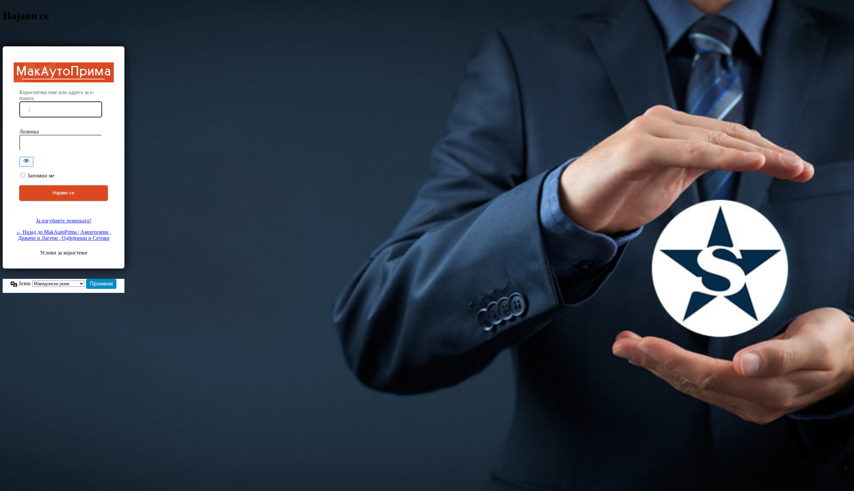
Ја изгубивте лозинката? (63, 220)
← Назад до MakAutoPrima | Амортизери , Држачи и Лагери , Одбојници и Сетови (63, 235)
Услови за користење (63, 253)
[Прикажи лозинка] (26, 162)
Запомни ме (40, 175)
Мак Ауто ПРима (64, 72)
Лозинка (29, 131)
